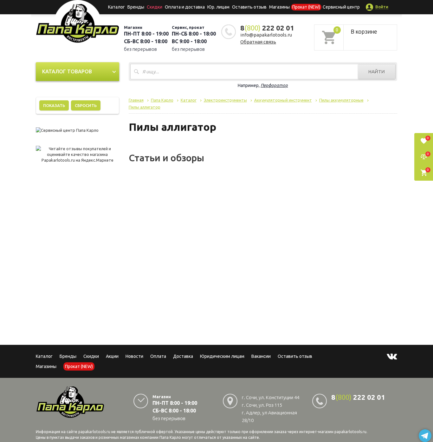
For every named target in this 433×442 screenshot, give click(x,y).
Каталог (116, 7)
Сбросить (86, 105)
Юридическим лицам (222, 356)
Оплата (158, 356)
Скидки (91, 356)
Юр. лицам (218, 7)
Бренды (135, 7)
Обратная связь (258, 41)
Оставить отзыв (249, 7)
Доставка (183, 356)
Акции (112, 356)
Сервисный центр (341, 7)
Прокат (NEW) (306, 7)
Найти (376, 71)
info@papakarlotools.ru (266, 34)
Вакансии (261, 356)
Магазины (46, 366)
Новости (134, 356)
